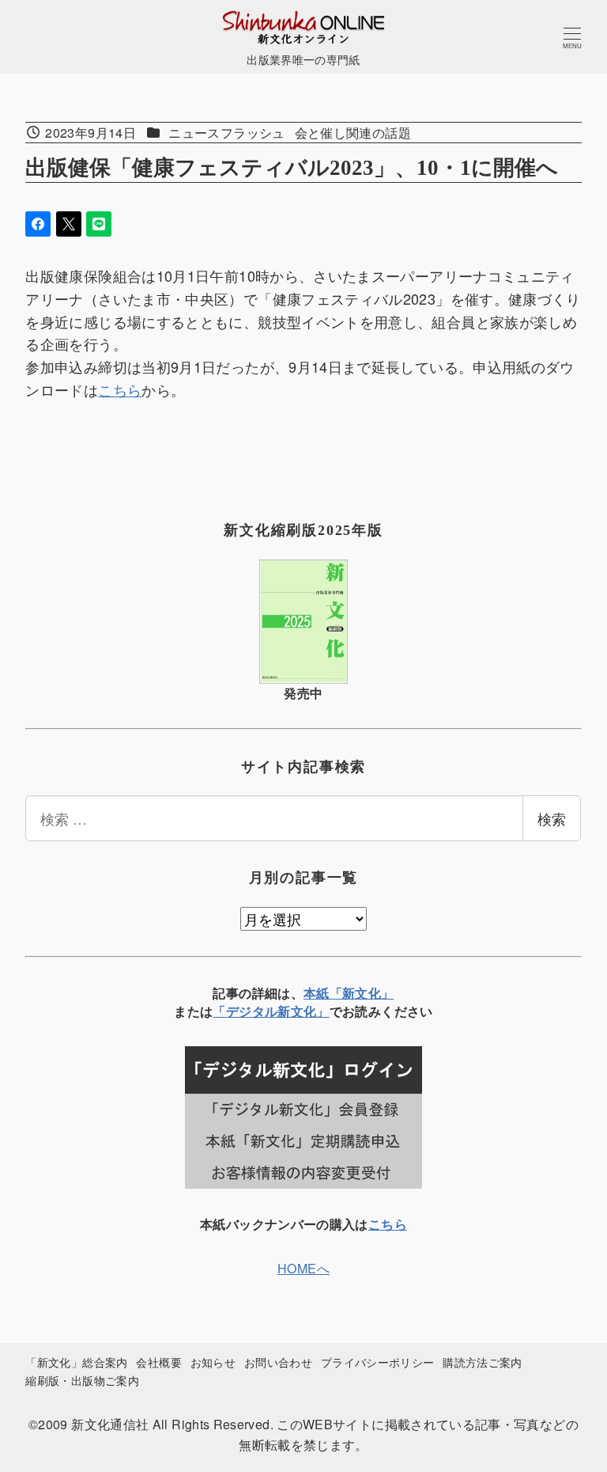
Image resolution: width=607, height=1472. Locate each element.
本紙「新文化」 (349, 993)
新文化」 (303, 1011)
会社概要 (158, 1361)
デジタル (251, 1011)
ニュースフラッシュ (226, 132)
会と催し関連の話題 (353, 132)
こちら (119, 389)
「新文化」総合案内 (76, 1361)
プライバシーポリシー (378, 1361)
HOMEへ (303, 1268)
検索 (551, 818)
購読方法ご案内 (482, 1361)
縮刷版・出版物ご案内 (82, 1379)
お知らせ (213, 1361)
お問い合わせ (278, 1361)
